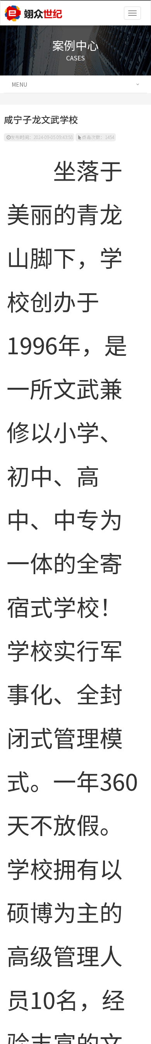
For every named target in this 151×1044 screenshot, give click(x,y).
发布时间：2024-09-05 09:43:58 (41, 137)
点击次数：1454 (98, 137)
